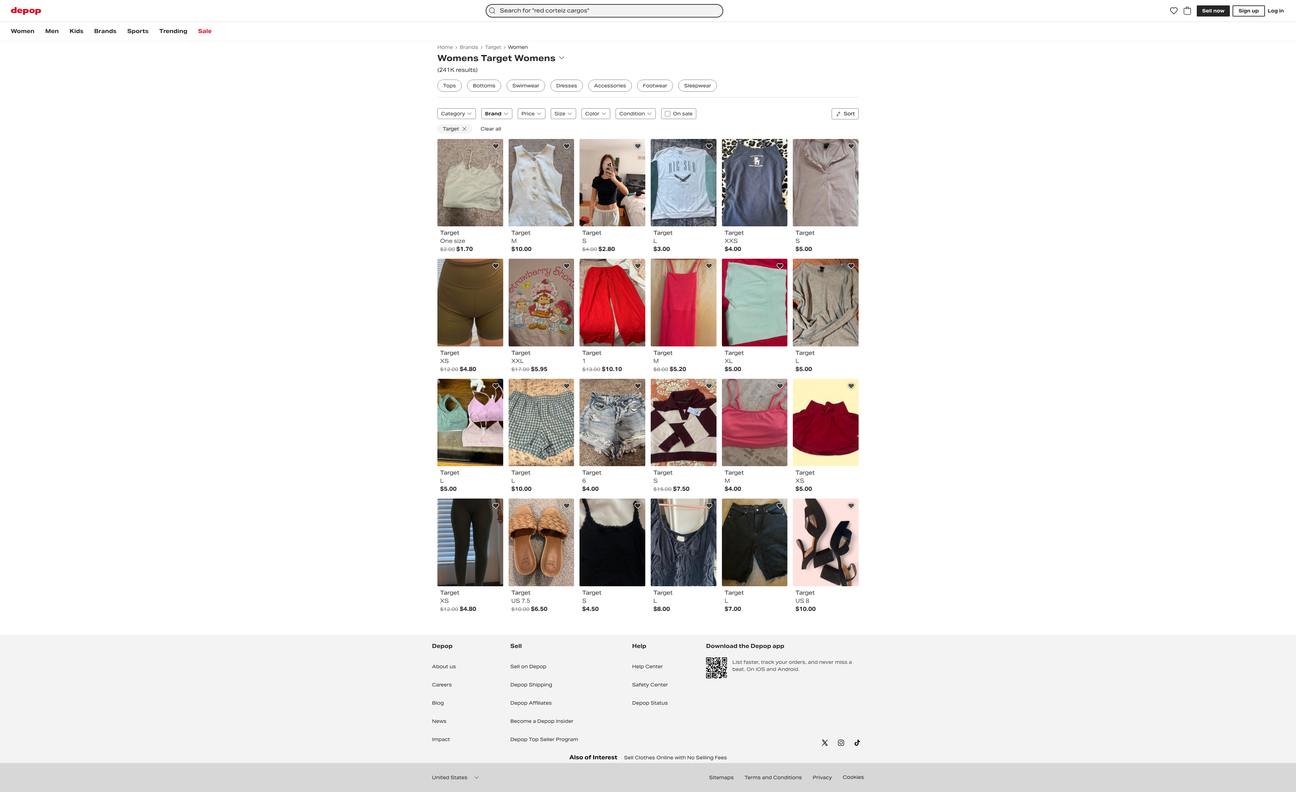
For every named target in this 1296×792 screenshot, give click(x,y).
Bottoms (484, 86)
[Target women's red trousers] (612, 302)
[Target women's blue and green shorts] (755, 302)
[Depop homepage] (26, 11)
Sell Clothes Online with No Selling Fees (675, 758)
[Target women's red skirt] (826, 422)
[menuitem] (22, 31)
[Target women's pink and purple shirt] (826, 183)
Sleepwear (697, 86)
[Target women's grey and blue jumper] (826, 302)
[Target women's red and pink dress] (684, 302)
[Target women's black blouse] (684, 542)
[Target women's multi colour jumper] (684, 422)
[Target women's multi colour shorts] (541, 422)
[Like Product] (496, 146)
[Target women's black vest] (612, 542)
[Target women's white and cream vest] (541, 183)
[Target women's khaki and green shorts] (470, 302)
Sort (849, 114)
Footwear (655, 86)
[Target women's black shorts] (755, 542)
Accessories (610, 86)
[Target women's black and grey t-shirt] (612, 183)
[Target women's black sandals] (826, 542)
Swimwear (525, 86)
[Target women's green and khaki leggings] (470, 542)
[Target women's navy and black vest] (755, 183)
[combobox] (604, 11)
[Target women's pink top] (755, 422)
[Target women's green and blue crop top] (470, 183)
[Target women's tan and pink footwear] (541, 542)
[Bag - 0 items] (1187, 11)
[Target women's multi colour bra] (470, 422)
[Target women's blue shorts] (612, 422)
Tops (449, 86)
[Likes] (1174, 11)
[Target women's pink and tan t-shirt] (541, 302)
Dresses (566, 86)
